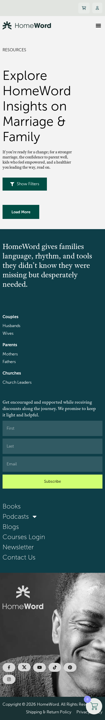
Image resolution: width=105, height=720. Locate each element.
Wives (8, 333)
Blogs (11, 526)
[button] (98, 25)
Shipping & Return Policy (48, 712)
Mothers (10, 354)
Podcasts (16, 516)
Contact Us (19, 557)
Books (12, 506)
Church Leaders (17, 382)
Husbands (11, 326)
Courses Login (24, 536)
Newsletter (18, 547)
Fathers (9, 361)
